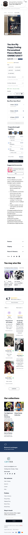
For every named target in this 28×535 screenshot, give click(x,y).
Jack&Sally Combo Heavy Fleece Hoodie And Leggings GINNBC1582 (20, 335)
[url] (6, 527)
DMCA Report (15, 529)
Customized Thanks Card (18, 169)
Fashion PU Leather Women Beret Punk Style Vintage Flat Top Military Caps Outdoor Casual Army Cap (9, 357)
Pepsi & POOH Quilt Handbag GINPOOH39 (9, 330)
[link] (5, 4)
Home (5, 12)
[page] (10, 447)
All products (10, 12)
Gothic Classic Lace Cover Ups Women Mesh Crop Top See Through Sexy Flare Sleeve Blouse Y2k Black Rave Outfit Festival (20, 368)
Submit (14, 521)
